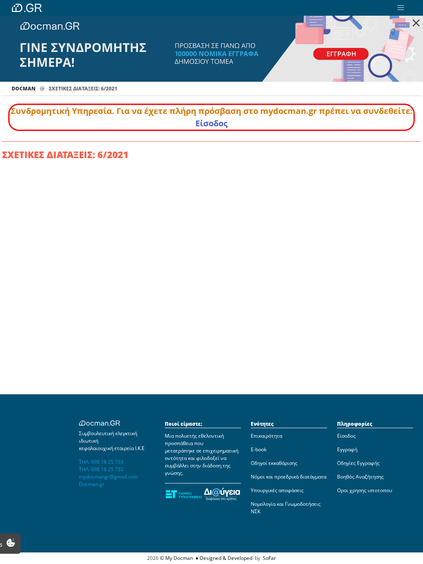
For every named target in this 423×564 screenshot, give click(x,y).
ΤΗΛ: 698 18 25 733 (101, 461)
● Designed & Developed (223, 558)
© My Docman (176, 558)
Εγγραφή (347, 449)
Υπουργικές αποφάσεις (277, 490)
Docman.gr (92, 484)
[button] (400, 8)
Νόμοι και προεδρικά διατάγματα (288, 476)
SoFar (269, 558)
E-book (258, 449)
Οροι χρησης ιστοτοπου (364, 490)
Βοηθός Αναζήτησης (360, 476)
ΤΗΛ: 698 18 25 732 (101, 469)
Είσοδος (211, 123)
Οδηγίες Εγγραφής (358, 463)
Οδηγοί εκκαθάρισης (274, 463)
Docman (24, 88)
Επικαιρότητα (266, 435)
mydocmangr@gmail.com (108, 476)
